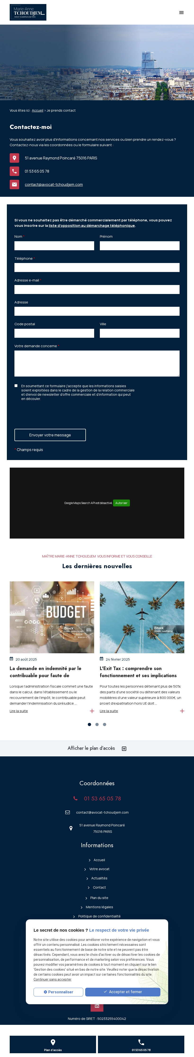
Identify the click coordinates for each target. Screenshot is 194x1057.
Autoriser (121, 503)
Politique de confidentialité (99, 916)
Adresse (21, 302)
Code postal (24, 323)
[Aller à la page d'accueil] (28, 12)
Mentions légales (99, 907)
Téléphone (24, 258)
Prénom (106, 236)
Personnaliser (60, 992)
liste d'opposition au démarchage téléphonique (92, 225)
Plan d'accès (53, 1050)
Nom (19, 236)
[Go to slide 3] (104, 725)
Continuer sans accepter (52, 979)
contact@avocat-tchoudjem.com (54, 184)
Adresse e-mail (27, 280)
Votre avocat (99, 869)
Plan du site (99, 897)
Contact (99, 887)
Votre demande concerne (36, 345)
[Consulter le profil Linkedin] (97, 1006)
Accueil (37, 110)
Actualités (99, 878)
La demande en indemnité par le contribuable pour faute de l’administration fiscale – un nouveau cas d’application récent (50, 679)
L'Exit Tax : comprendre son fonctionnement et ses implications (138, 672)
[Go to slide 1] (89, 725)
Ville (103, 323)
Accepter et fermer (125, 992)
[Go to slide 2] (97, 725)
